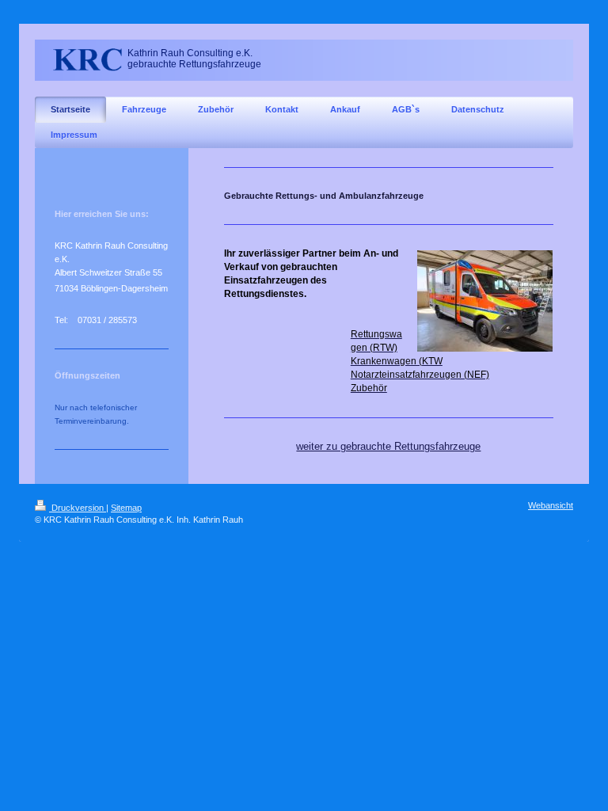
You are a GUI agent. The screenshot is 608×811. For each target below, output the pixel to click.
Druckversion (77, 507)
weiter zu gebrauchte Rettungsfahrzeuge (388, 446)
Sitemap (126, 507)
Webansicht (550, 505)
